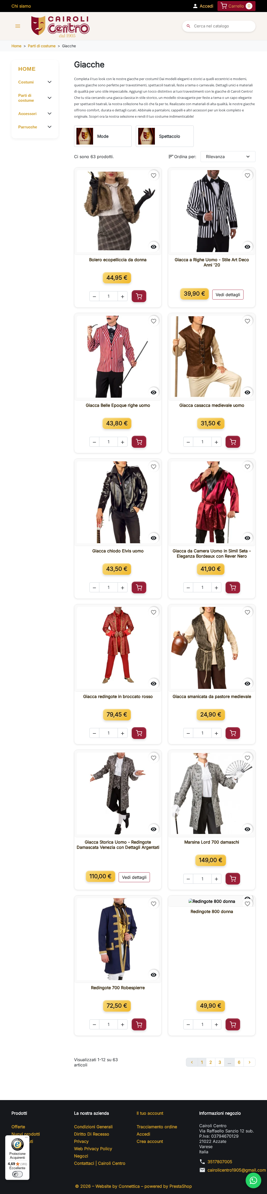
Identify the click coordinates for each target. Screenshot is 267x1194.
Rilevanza (228, 156)
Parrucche (27, 127)
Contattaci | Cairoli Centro (99, 1163)
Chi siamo (21, 6)
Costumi (26, 82)
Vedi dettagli (228, 294)
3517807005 (220, 1161)
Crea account (150, 1141)
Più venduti (22, 1141)
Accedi (143, 1134)
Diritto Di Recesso (91, 1134)
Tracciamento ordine (157, 1126)
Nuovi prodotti (25, 1134)
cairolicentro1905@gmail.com (237, 1170)
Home (27, 69)
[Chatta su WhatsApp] (253, 1180)
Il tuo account (150, 1113)
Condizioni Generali (93, 1126)
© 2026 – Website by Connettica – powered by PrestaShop (133, 1186)
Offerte (18, 1126)
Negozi (81, 1156)
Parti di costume (26, 98)
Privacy (81, 1141)
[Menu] (26, 1138)
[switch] (17, 1174)
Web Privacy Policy (93, 1148)
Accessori (27, 113)
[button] (202, 6)
